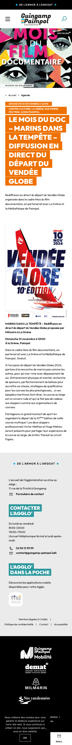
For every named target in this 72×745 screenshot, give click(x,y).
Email (59, 741)
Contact (43, 624)
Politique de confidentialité (19, 624)
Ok (25, 737)
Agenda (25, 95)
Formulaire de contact (30, 494)
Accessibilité (61, 624)
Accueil (12, 95)
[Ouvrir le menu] (7, 19)
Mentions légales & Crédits (33, 619)
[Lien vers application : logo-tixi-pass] (16, 599)
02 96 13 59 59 (25, 548)
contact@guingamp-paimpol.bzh (36, 553)
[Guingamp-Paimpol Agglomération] (36, 19)
